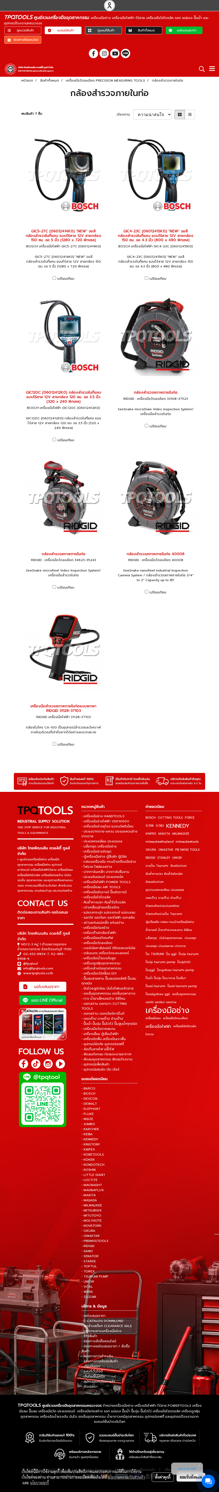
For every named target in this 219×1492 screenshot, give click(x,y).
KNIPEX (151, 833)
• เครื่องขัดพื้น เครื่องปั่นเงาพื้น (103, 1039)
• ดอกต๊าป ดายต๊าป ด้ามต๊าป (102, 1018)
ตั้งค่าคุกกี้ (162, 1477)
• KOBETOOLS (92, 1154)
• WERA (87, 1291)
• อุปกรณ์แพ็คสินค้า (95, 1064)
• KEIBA (87, 1134)
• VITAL (87, 1286)
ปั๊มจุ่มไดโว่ (183, 962)
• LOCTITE (89, 1180)
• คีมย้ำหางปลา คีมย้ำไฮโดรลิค (103, 902)
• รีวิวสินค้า (89, 1336)
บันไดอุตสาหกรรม (170, 938)
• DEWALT (89, 1103)
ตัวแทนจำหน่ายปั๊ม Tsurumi (164, 914)
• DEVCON (89, 1098)
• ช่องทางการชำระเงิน (97, 1356)
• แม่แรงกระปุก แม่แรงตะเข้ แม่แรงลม (108, 912)
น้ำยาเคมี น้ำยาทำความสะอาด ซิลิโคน (169, 930)
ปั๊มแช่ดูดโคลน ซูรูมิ (158, 994)
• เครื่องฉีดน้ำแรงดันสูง (98, 958)
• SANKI (87, 1251)
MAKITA (164, 833)
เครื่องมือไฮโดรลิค (184, 1026)
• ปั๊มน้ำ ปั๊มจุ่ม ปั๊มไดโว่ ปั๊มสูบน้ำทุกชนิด (109, 1023)
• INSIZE (87, 1119)
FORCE (189, 817)
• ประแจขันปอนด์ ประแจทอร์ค (102, 877)
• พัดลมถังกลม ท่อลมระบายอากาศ (106, 1054)
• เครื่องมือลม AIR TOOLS (100, 887)
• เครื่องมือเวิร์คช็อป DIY (99, 973)
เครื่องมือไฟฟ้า (158, 1026)
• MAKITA (88, 1195)
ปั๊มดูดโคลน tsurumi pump (175, 970)
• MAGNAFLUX (92, 1190)
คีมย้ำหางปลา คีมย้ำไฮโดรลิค (164, 874)
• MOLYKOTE (91, 1220)
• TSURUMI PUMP (94, 1276)
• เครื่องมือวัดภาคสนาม (98, 1028)
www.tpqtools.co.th (38, 973)
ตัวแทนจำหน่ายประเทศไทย (162, 906)
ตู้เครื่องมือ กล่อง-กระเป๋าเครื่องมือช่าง (170, 922)
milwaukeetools (187, 841)
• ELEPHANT (90, 1108)
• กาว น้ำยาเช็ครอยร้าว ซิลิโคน (103, 998)
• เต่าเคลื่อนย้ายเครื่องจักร (100, 907)
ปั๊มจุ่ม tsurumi (189, 954)
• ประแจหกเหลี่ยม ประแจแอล (101, 841)
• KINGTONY (90, 1144)
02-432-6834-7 (36, 954)
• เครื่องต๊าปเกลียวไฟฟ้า (98, 932)
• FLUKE (87, 1113)
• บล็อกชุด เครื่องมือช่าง (99, 846)
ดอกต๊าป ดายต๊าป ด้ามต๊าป (163, 898)
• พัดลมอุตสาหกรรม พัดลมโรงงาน (106, 1059)
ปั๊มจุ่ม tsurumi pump (160, 962)
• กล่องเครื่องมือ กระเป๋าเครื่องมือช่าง (108, 861)
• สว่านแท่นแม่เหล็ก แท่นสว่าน (102, 922)
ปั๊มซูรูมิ (150, 970)
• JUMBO (88, 1124)
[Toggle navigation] (212, 69)
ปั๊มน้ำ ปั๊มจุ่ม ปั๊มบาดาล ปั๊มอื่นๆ (166, 978)
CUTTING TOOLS (170, 817)
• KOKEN (88, 1159)
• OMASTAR (90, 1235)
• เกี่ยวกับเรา (90, 1366)
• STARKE (88, 1261)
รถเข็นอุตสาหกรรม (184, 994)
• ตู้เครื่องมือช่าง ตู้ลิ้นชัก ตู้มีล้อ (104, 856)
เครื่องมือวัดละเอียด (175, 1018)
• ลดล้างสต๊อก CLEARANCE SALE (106, 1326)
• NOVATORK (91, 1225)
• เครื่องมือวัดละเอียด (96, 943)
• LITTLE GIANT (93, 1174)
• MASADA (89, 1200)
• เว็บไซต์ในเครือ (93, 1376)
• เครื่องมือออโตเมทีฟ (97, 937)
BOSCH (151, 817)
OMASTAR (165, 849)
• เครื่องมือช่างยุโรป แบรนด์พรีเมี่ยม (107, 826)
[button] (200, 69)
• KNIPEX (88, 1149)
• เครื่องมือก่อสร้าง (95, 927)
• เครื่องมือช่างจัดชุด (96, 851)
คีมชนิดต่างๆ (178, 866)
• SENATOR (90, 1256)
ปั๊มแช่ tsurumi (155, 986)
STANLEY (163, 858)
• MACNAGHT (91, 1185)
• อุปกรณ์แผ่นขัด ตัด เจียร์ (100, 1069)
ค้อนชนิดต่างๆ (155, 882)
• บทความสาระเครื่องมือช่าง (101, 1331)
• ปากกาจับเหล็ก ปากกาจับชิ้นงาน (105, 871)
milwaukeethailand (160, 841)
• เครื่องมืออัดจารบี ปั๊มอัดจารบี (104, 892)
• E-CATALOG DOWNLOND (102, 1320)
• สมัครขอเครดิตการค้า (98, 1381)
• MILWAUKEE (91, 1205)
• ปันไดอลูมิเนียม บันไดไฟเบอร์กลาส (107, 988)
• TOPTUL (89, 1266)
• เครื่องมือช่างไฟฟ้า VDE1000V (105, 821)
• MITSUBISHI (91, 1210)
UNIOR (177, 858)
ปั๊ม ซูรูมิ (171, 954)
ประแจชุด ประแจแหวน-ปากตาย (166, 946)
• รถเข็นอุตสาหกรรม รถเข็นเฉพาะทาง (108, 993)
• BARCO (88, 1088)
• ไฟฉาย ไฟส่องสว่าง (96, 866)
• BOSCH (88, 1093)
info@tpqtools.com (38, 968)
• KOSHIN (88, 1169)
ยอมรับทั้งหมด (191, 1477)
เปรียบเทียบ (65, 278)
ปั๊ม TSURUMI (155, 954)
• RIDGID (88, 1246)
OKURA (151, 849)
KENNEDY (177, 826)
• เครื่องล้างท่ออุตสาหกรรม (101, 968)
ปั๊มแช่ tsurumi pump (182, 986)
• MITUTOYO (91, 1215)
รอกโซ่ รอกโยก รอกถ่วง (161, 1002)
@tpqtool (30, 963)
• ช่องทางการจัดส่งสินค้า (99, 1361)
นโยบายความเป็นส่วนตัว (126, 1477)
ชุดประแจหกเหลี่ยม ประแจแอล (165, 890)
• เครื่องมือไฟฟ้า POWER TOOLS (106, 882)
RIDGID (150, 858)
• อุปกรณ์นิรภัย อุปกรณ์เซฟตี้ (102, 1044)
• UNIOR (87, 1281)
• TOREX (88, 1271)
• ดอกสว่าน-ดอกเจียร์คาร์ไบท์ (102, 1013)
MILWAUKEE (180, 833)
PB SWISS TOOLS (187, 849)
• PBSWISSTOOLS (94, 1240)
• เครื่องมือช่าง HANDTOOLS (102, 816)
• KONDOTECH (92, 1164)
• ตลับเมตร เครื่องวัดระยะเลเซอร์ (105, 953)
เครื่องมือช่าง (167, 1010)
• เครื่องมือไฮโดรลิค (96, 897)
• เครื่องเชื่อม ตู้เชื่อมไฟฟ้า (100, 1033)
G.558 (150, 825)
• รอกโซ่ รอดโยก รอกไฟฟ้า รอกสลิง (108, 917)
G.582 (160, 825)
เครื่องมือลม (153, 1018)
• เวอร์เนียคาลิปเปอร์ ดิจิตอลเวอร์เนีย (108, 948)
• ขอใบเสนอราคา (93, 1315)
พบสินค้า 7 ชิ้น (31, 113)
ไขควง (150, 1034)
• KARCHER (90, 1129)
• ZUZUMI (88, 1296)
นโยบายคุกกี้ (39, 1482)
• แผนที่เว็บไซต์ (92, 1371)
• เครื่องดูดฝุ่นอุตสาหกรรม (100, 963)
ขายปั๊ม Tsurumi (157, 866)
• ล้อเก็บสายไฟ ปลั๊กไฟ (97, 1049)
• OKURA (88, 1230)
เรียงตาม (125, 114)
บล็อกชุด (151, 938)
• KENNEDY (89, 1139)
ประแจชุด (190, 938)
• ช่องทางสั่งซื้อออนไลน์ (98, 1341)
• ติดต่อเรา (89, 1386)
